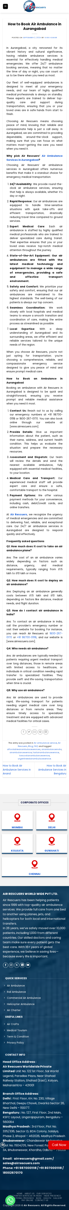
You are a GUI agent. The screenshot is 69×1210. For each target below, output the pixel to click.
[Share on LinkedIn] (45, 731)
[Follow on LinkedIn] (22, 965)
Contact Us (41, 1200)
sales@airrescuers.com (21, 1163)
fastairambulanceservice (46, 752)
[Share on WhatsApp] (2, 1144)
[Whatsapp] (10, 1200)
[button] (5, 6)
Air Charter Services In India (25, 1195)
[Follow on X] (16, 965)
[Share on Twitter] (29, 731)
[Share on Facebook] (23, 731)
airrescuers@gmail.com (33, 1158)
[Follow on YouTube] (28, 965)
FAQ (36, 746)
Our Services (44, 1193)
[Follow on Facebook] (5, 965)
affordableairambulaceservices (23, 749)
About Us (29, 1193)
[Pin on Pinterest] (40, 731)
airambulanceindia (51, 749)
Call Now (59, 1145)
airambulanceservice (21, 752)
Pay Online (27, 1200)
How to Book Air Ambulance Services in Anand (17, 769)
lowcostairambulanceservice (34, 755)
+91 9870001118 (25, 1168)
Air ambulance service (45, 743)
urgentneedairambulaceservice (34, 758)
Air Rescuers (18, 514)
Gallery (57, 1198)
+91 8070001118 (50, 1168)
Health (47, 1198)
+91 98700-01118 (27, 637)
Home (20, 1193)
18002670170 (13, 1173)
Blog (30, 746)
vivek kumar (51, 37)
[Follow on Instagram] (11, 965)
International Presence (20, 1198)
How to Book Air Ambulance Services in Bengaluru (52, 769)
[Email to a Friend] (34, 731)
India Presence (52, 1195)
